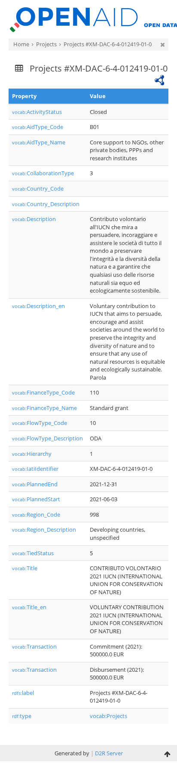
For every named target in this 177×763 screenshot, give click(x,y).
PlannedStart (36, 499)
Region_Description (44, 529)
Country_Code (38, 188)
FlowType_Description (47, 438)
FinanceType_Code (43, 392)
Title (24, 568)
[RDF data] (159, 79)
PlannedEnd (35, 484)
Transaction (34, 646)
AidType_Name (38, 142)
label (23, 693)
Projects (46, 44)
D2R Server (109, 753)
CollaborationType (43, 173)
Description (34, 219)
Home (21, 44)
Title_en (29, 607)
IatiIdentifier (35, 469)
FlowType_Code (39, 423)
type (21, 716)
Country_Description (45, 204)
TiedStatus (33, 553)
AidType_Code (37, 127)
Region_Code (36, 514)
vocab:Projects (108, 716)
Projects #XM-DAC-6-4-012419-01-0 (108, 44)
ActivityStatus (37, 112)
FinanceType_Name (44, 408)
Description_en (38, 306)
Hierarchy (32, 454)
